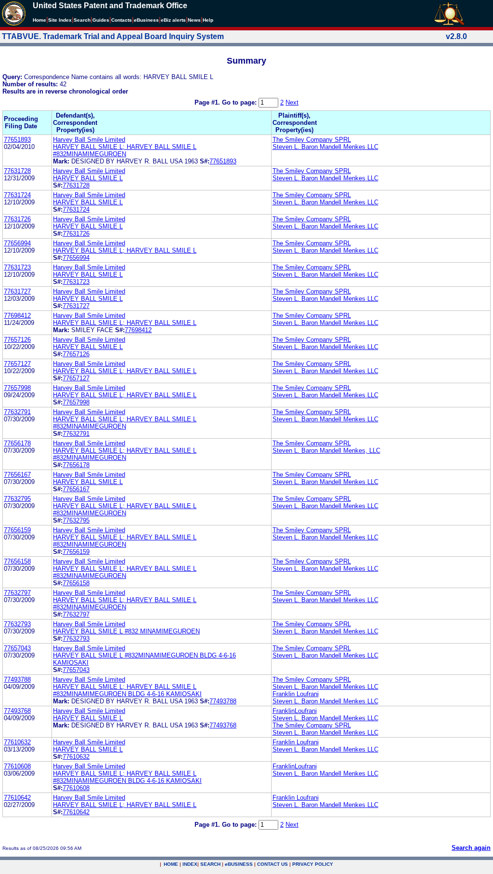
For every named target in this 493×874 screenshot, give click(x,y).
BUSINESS (239, 864)
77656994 (17, 243)
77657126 (17, 339)
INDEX (189, 864)
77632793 (17, 624)
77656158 (17, 561)
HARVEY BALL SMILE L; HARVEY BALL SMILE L (124, 250)
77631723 (17, 267)
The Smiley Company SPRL (311, 139)
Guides (100, 20)
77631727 (17, 291)
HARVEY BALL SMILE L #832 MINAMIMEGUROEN (126, 631)
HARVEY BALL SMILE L (88, 178)
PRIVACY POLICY (312, 864)
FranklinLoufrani (294, 710)
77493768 (17, 710)
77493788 (17, 679)
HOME (171, 864)
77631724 (17, 195)
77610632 (17, 742)
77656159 (17, 530)
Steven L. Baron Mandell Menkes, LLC (326, 450)
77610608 (17, 766)
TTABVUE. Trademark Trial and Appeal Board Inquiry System (113, 36)
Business (146, 20)
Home (39, 20)
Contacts (121, 20)
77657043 (17, 648)
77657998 (17, 387)
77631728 (17, 171)
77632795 (17, 498)
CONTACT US (272, 864)
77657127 (17, 363)
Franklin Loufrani (295, 694)
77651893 (17, 139)
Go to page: (240, 102)
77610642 (17, 797)
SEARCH (210, 864)
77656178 (17, 443)
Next (291, 102)
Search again (471, 847)
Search (82, 20)
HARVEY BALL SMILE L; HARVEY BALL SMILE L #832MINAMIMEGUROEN (124, 150)
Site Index (60, 20)
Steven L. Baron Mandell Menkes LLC (325, 146)
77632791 (17, 412)
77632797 (17, 592)
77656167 (17, 474)
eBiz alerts (173, 20)
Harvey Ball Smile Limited (89, 139)
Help (208, 20)
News (194, 20)
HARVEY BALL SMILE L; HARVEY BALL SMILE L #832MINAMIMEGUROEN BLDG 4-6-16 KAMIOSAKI (127, 690)
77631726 (17, 219)
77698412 (17, 315)
